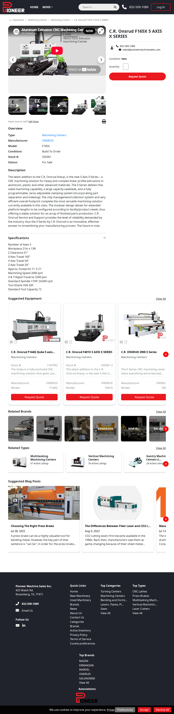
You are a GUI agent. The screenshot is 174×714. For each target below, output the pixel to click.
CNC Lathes (140, 591)
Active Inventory (80, 630)
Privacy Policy (78, 635)
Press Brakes (141, 596)
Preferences (125, 710)
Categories (77, 622)
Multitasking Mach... (146, 600)
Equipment (18, 19)
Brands (74, 604)
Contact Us (77, 617)
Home (34, 7)
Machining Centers (37, 19)
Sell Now (33, 121)
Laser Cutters (141, 609)
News (73, 609)
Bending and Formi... (114, 600)
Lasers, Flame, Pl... (112, 604)
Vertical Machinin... (145, 604)
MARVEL (84, 669)
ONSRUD (48, 140)
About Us (76, 613)
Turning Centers (111, 591)
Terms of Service (80, 639)
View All (161, 299)
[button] (101, 30)
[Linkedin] (23, 625)
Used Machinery (80, 600)
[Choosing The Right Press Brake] (44, 503)
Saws (104, 609)
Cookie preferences (82, 643)
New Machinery (80, 596)
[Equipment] (10, 20)
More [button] (46, 7)
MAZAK (83, 661)
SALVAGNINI (87, 678)
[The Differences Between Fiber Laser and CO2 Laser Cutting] (118, 503)
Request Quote (137, 76)
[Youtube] (18, 625)
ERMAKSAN (86, 665)
